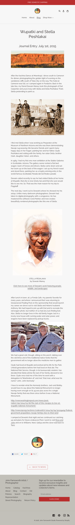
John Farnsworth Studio (48, 520)
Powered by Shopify (63, 520)
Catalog (16, 488)
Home (7, 488)
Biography (27, 494)
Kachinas (26, 488)
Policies (8, 494)
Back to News (39, 467)
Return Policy (29, 500)
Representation (11, 497)
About (7, 491)
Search (17, 494)
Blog (15, 491)
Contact (23, 491)
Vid (30, 491)
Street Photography (13, 500)
